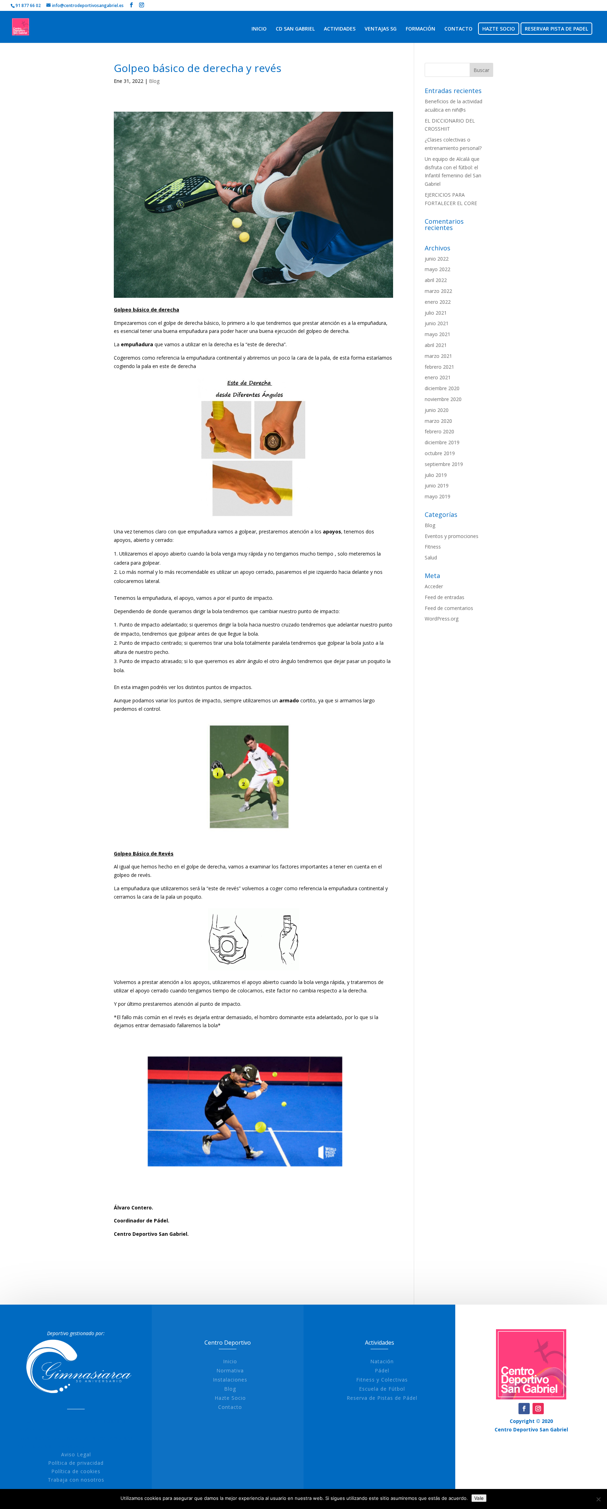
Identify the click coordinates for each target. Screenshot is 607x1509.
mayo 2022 (437, 269)
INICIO (259, 29)
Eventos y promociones (451, 536)
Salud (431, 557)
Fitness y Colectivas (382, 1379)
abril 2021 (436, 345)
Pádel (382, 1370)
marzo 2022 (438, 291)
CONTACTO (458, 29)
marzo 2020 (438, 421)
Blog (154, 81)
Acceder (434, 586)
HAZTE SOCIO (498, 29)
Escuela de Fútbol (382, 1388)
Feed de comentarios (449, 608)
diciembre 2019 (442, 442)
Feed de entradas (444, 597)
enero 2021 (438, 377)
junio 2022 (437, 258)
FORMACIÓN (420, 29)
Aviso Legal (76, 1454)
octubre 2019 (440, 453)
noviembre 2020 (443, 399)
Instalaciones (230, 1379)
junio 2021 (437, 323)
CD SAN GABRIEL (295, 29)
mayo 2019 (437, 496)
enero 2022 (438, 301)
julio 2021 (436, 312)
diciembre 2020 (442, 388)
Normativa (230, 1370)
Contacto (230, 1407)
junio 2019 (437, 485)
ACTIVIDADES (339, 29)
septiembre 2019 (444, 464)
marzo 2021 (438, 356)
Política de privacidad (76, 1462)
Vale (479, 1498)
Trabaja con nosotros (76, 1479)
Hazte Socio (230, 1398)
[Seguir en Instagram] (538, 1408)
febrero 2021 (439, 366)
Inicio (230, 1361)
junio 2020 (437, 410)
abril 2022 (436, 280)
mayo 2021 (437, 334)
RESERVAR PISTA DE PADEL (556, 29)
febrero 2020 (439, 431)
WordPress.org (441, 618)
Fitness (433, 546)
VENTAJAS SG (381, 29)
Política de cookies (75, 1471)
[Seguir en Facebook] (524, 1408)
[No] (598, 1499)
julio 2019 (436, 475)
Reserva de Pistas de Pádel (382, 1398)
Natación (382, 1361)
